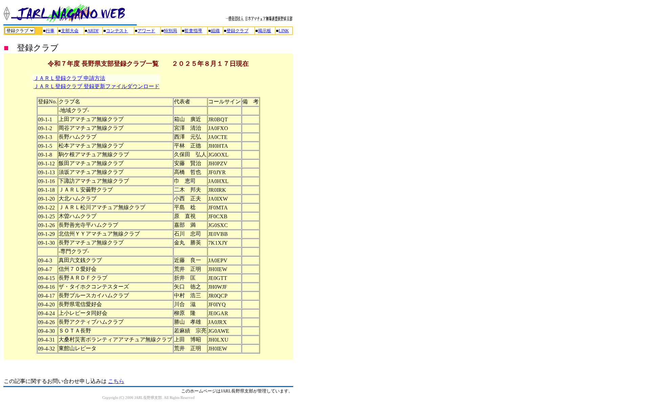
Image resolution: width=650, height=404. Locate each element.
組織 (215, 30)
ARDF (93, 30)
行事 (50, 30)
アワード (146, 30)
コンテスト (117, 30)
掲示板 (264, 30)
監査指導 (193, 30)
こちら (116, 381)
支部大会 (70, 30)
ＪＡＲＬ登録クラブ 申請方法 (69, 78)
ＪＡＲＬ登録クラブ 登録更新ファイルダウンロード (96, 86)
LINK (284, 30)
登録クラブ (237, 30)
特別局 (170, 30)
